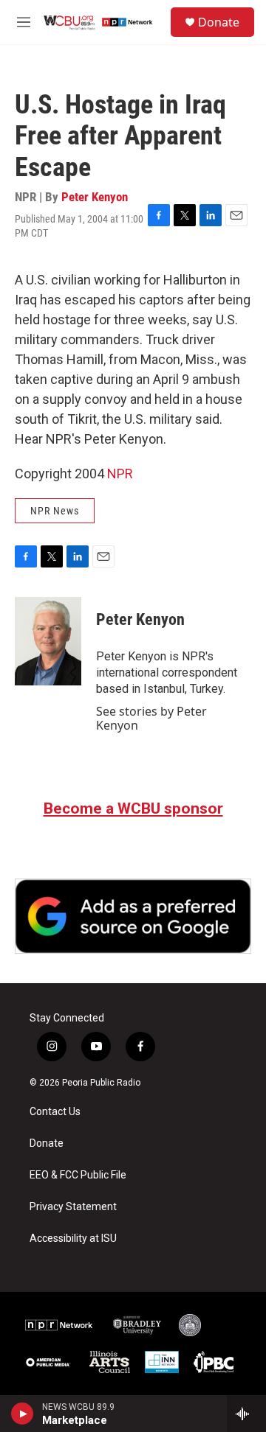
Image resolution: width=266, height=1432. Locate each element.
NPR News (54, 511)
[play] (22, 1413)
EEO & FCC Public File (78, 1175)
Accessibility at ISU (73, 1238)
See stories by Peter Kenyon (151, 718)
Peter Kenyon (94, 196)
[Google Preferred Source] (133, 916)
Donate (218, 22)
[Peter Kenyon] (48, 641)
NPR (120, 473)
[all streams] (246, 1413)
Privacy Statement (73, 1206)
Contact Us (55, 1111)
